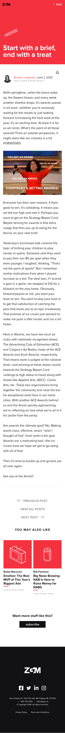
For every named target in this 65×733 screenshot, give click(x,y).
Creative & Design (28, 80)
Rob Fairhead (40, 572)
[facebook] (40, 73)
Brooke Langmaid (24, 77)
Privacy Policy (21, 712)
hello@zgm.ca (42, 701)
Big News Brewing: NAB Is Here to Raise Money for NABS (46, 582)
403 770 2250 (26, 701)
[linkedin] (51, 73)
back (59, 4)
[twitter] (46, 73)
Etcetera (40, 80)
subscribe (32, 624)
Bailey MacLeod (12, 572)
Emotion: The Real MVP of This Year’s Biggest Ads (16, 580)
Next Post (30, 517)
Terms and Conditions (40, 712)
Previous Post (35, 500)
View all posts (32, 509)
